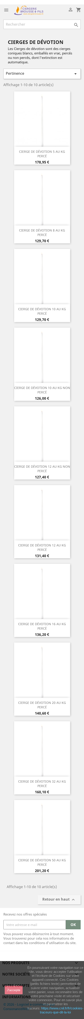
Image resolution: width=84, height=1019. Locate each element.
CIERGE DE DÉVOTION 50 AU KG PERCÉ (42, 862)
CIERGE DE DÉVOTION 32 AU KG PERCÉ (42, 783)
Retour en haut (59, 900)
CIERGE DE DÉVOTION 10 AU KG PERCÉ (42, 311)
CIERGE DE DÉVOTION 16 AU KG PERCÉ (42, 626)
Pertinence (42, 73)
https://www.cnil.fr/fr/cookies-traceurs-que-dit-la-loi (61, 1010)
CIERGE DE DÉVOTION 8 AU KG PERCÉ (42, 232)
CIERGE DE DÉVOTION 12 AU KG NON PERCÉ (42, 468)
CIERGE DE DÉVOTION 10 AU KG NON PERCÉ (42, 390)
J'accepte (13, 990)
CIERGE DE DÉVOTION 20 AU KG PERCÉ (42, 705)
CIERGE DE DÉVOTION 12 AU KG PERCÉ (42, 547)
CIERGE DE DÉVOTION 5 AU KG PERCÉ (42, 153)
